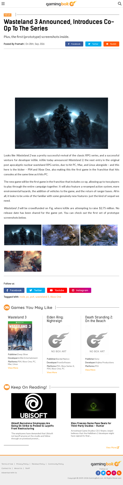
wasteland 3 (42, 296)
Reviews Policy (38, 464)
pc (27, 296)
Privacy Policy (22, 464)
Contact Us (6, 468)
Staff (27, 468)
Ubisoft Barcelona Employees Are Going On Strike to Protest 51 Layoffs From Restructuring (32, 426)
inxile (22, 296)
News (7, 15)
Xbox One (55, 296)
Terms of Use (7, 464)
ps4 (32, 296)
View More (13, 368)
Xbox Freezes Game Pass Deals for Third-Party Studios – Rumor (91, 424)
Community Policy (56, 464)
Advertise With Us (9, 472)
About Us (18, 468)
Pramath (19, 44)
